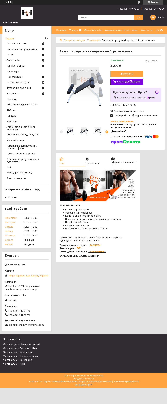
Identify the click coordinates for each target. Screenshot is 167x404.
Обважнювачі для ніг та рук (22, 104)
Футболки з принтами (19, 88)
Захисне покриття (16, 178)
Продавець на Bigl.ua (83, 378)
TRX (9, 167)
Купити (128, 74)
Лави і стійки (13, 60)
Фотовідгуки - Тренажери (17, 359)
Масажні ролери (16, 140)
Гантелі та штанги (17, 43)
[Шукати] (138, 17)
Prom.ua (99, 375)
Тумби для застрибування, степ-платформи (22, 147)
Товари (73, 30)
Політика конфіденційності (126, 381)
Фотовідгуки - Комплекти (17, 352)
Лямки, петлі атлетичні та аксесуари (21, 128)
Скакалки (12, 99)
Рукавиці (11, 116)
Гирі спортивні (15, 77)
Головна (61, 30)
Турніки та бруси (16, 66)
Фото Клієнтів (92, 30)
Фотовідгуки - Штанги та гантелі (21, 344)
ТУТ (78, 248)
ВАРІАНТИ (95, 245)
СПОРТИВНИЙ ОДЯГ (18, 82)
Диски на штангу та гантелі (22, 49)
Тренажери (93, 40)
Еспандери (12, 93)
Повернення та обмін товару (22, 189)
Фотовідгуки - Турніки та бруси (20, 355)
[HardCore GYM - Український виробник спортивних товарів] (26, 12)
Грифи (10, 55)
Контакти (146, 30)
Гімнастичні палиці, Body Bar (22, 135)
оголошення (97, 251)
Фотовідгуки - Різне (14, 363)
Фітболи (11, 110)
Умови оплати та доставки (121, 30)
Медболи (12, 121)
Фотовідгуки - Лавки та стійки (20, 348)
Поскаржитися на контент (99, 381)
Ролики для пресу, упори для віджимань (23, 160)
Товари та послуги (74, 40)
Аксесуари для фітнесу (19, 172)
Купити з (123, 81)
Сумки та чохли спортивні (21, 153)
